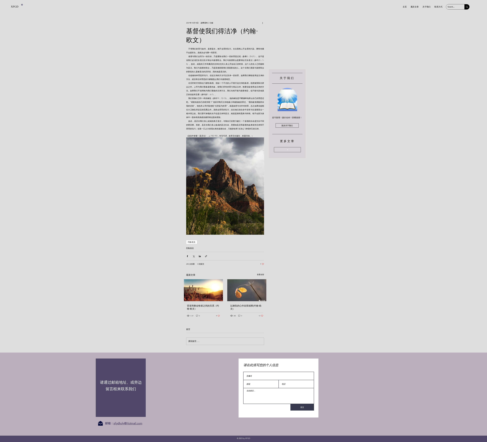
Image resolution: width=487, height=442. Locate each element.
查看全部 (260, 274)
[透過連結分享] (206, 256)
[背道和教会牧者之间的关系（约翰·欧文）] (203, 290)
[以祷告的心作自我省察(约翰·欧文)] (246, 290)
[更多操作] (262, 22)
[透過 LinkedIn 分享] (200, 256)
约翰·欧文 (191, 242)
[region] (121, 388)
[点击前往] (287, 149)
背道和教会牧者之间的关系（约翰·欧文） (203, 307)
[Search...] (466, 6)
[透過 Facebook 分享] (187, 256)
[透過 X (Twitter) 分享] (193, 256)
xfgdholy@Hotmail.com (128, 423)
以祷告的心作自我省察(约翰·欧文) (246, 307)
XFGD (14, 6)
